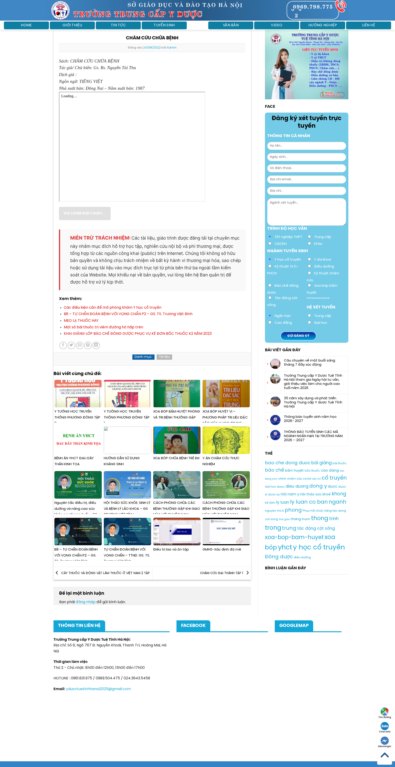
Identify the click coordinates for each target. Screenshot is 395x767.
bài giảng (321, 463)
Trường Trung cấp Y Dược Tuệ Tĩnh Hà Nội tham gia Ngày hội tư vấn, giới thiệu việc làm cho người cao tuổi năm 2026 (313, 382)
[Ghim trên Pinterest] (88, 345)
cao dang (330, 471)
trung (289, 528)
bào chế (274, 470)
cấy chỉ (316, 479)
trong (273, 528)
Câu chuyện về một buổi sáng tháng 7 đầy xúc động (309, 363)
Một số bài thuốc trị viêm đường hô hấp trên (103, 327)
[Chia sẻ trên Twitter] (71, 345)
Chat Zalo (384, 732)
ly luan (282, 502)
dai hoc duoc (275, 487)
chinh (282, 478)
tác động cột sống (316, 529)
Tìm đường (384, 717)
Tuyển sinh (164, 25)
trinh (334, 519)
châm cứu (294, 478)
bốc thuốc (312, 470)
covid (307, 478)
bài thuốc (340, 463)
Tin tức (118, 25)
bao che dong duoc (287, 463)
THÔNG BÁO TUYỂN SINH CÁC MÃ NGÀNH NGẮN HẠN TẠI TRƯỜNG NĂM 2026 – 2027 (313, 436)
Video (277, 25)
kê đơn (270, 502)
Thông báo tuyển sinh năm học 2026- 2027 (310, 419)
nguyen (270, 510)
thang (296, 519)
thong (319, 518)
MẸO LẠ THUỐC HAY (81, 321)
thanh (306, 519)
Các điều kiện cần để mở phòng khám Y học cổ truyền (112, 308)
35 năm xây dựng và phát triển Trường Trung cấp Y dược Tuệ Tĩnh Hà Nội (313, 402)
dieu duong (297, 487)
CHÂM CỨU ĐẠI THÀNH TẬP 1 (222, 573)
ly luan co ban (309, 502)
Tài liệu (164, 357)
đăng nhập (86, 602)
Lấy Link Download (84, 213)
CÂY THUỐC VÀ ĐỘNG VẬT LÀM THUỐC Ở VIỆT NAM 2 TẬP (105, 573)
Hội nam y (290, 494)
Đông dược (279, 556)
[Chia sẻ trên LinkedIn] (96, 345)
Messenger (384, 746)
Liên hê (368, 25)
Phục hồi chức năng (317, 510)
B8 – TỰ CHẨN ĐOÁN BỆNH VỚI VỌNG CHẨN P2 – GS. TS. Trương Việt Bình (128, 314)
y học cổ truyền (319, 547)
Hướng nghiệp (322, 25)
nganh (337, 502)
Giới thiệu (72, 25)
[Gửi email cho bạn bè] (79, 345)
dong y (318, 486)
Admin (171, 47)
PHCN (280, 511)
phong (293, 510)
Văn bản (231, 25)
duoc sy (274, 494)
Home (26, 25)
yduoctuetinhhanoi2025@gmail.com (98, 689)
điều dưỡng (302, 557)
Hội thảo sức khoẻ (315, 494)
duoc (332, 487)
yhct (285, 547)
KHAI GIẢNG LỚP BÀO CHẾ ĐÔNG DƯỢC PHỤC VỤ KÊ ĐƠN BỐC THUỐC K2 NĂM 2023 (138, 334)
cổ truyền (334, 478)
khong (339, 494)
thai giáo (284, 519)
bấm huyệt (294, 471)
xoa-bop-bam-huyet (294, 538)
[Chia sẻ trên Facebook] (63, 345)
